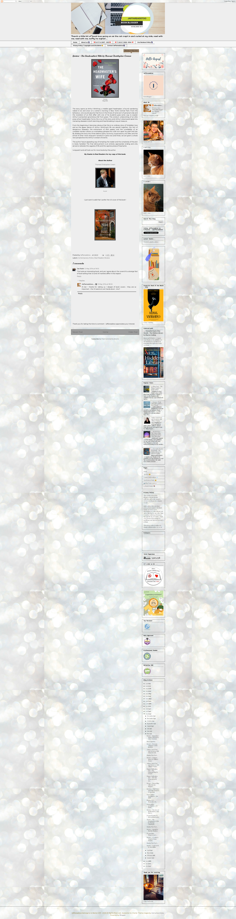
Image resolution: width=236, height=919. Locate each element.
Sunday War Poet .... (152, 843)
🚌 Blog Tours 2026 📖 (150, 483)
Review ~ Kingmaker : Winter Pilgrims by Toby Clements (153, 737)
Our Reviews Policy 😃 (150, 480)
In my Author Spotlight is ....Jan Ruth (152, 796)
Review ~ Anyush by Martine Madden (152, 830)
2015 (147, 711)
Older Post (133, 332)
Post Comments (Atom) (110, 339)
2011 (147, 866)
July (148, 729)
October (149, 721)
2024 (147, 688)
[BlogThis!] (108, 255)
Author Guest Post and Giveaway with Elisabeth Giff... (153, 751)
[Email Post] (102, 255)
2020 (147, 699)
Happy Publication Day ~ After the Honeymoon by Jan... (152, 778)
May (148, 734)
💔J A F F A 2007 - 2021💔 (102, 42)
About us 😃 (147, 474)
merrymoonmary (157, 913)
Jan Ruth (80, 269)
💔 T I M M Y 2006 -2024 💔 (124, 42)
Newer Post (78, 332)
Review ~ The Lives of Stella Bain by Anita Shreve (153, 811)
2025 (147, 686)
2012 (147, 864)
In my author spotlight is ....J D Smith (152, 805)
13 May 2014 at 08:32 (105, 284)
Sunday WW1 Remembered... (152, 801)
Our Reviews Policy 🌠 (145, 42)
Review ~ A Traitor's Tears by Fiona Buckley (152, 839)
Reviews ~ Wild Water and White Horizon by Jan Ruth (153, 790)
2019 (147, 701)
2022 (147, 694)
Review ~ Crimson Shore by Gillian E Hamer (152, 759)
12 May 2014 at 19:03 (91, 269)
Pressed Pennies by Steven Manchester (153, 816)
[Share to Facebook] (112, 255)
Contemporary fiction (86, 258)
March (149, 853)
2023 (147, 691)
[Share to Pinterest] (113, 255)
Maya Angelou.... (151, 741)
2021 (147, 696)
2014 (147, 714)
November (150, 718)
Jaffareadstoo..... (88, 284)
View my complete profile (151, 115)
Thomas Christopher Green (105, 164)
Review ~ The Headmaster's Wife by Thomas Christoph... (153, 822)
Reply (79, 276)
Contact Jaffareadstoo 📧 (151, 477)
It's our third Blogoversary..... (152, 834)
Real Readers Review (102, 258)
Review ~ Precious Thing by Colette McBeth (152, 745)
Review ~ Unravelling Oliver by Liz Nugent (153, 784)
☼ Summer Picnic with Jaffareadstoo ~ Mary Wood (157, 403)
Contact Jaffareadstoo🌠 (116, 45)
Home (75, 42)
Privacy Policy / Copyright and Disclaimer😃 (88, 45)
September (150, 723)
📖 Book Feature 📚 (149, 486)
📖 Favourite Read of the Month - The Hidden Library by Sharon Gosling (153, 333)
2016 (147, 709)
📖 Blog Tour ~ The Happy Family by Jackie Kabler (156, 388)
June (148, 731)
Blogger (123, 915)
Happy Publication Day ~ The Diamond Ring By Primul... (152, 771)
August (149, 726)
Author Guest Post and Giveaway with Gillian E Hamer (156, 419)
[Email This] (106, 255)
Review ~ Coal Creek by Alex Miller (153, 846)
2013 (147, 861)
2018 (147, 704)
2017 (147, 706)
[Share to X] (110, 255)
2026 (147, 683)
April (148, 850)
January (149, 858)
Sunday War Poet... (152, 755)
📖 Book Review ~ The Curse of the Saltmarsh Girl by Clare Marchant (156, 434)
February (150, 855)
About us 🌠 (85, 42)
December (150, 716)
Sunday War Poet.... (152, 827)
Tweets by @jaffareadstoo (151, 242)
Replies (82, 281)
